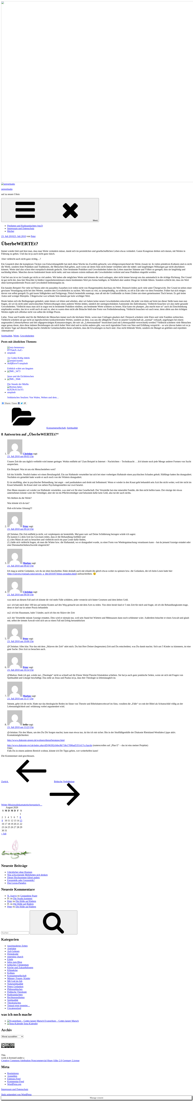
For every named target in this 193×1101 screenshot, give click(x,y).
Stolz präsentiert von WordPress (16, 1094)
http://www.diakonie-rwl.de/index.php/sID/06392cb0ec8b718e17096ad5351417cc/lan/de (49, 745)
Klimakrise (12, 970)
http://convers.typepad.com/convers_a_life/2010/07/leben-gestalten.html (42, 574)
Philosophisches (14, 989)
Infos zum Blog (14, 962)
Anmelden (12, 1076)
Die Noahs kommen (22, 898)
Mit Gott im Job (14, 981)
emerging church (15, 956)
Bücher (10, 231)
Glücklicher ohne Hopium (19, 872)
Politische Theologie (17, 992)
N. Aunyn (12, 895)
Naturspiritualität (15, 984)
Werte (16, 335)
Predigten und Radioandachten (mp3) (25, 225)
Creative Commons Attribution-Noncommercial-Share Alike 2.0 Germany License (40, 1060)
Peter (33, 236)
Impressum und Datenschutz (20, 228)
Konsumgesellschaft (56, 428)
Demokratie (12, 954)
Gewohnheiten (27, 335)
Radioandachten (15, 994)
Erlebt (10, 959)
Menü (95, 220)
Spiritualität (6, 335)
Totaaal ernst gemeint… (18, 1005)
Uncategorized (14, 1008)
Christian (28, 453)
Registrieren (13, 1073)
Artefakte (11, 948)
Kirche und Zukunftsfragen (20, 967)
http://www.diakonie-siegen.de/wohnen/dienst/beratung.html (36, 740)
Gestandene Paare (28, 895)
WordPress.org (14, 1084)
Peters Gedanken (15, 986)
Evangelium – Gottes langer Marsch (61, 1021)
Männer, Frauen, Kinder (18, 978)
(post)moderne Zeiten (17, 946)
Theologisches (14, 1003)
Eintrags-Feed (14, 1078)
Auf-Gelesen (13, 951)
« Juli (3, 833)
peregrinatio (7, 189)
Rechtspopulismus (16, 997)
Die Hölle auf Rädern (26, 901)
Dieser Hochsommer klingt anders (23, 877)
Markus (27, 563)
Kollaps (11, 973)
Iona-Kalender (30, 1023)
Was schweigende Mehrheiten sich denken (27, 875)
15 (21, 820)
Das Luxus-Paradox (16, 883)
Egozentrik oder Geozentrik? (21, 880)
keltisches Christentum (18, 965)
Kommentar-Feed (15, 1081)
